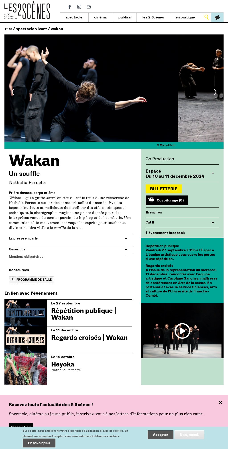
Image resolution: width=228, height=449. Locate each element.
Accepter (160, 435)
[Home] (27, 4)
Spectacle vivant (31, 28)
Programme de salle (34, 279)
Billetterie (163, 188)
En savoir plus (39, 443)
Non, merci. (189, 435)
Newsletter (89, 7)
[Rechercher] (206, 17)
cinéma (100, 17)
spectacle (74, 17)
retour (6, 27)
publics (124, 17)
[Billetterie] (217, 17)
